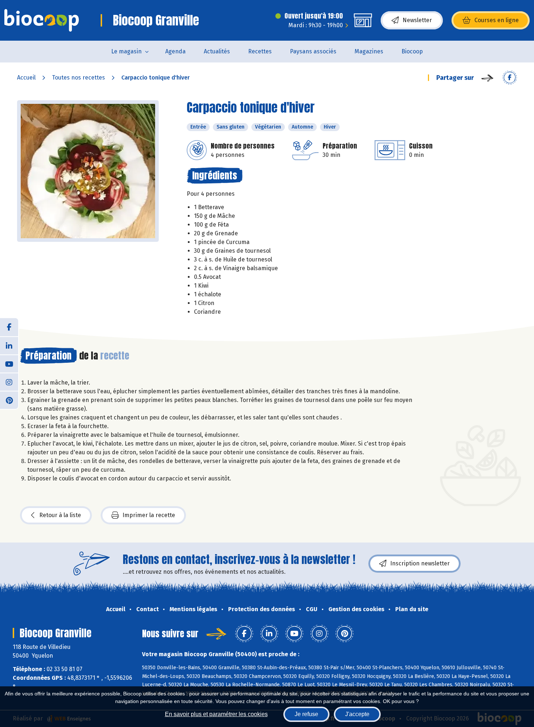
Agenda (175, 51)
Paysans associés (313, 51)
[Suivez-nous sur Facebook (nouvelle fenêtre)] (9, 327)
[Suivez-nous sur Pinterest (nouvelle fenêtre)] (9, 400)
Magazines (369, 51)
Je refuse (306, 714)
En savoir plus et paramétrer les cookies (216, 714)
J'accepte (357, 714)
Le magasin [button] (126, 51)
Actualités (217, 51)
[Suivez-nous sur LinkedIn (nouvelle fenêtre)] (9, 345)
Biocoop (412, 51)
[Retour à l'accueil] (41, 20)
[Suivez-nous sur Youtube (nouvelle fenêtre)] (9, 363)
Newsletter (417, 20)
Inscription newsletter (420, 563)
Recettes (260, 51)
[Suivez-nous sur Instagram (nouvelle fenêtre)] (9, 382)
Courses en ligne (496, 20)
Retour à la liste (60, 515)
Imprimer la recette (148, 515)
